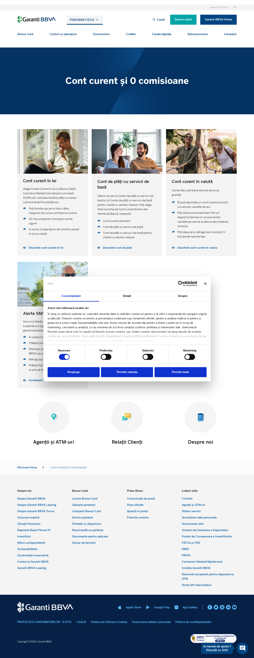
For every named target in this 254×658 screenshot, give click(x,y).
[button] (25, 34)
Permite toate (180, 372)
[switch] (106, 357)
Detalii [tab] (127, 295)
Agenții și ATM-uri (53, 442)
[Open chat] (242, 648)
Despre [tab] (183, 295)
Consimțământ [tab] (71, 295)
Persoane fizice (82, 20)
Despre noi (200, 442)
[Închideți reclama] (205, 283)
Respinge (73, 372)
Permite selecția (127, 372)
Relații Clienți (127, 442)
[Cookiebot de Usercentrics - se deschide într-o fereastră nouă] (181, 284)
